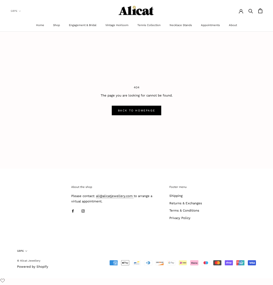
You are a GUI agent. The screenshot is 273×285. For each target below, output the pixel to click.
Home (40, 25)
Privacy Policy (179, 218)
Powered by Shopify (32, 267)
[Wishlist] (3, 281)
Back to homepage (136, 110)
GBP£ (14, 10)
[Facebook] (72, 211)
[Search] (250, 11)
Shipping (176, 196)
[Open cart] (260, 10)
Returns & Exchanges (185, 203)
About (233, 25)
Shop (56, 25)
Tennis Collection (149, 25)
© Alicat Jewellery (28, 260)
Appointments (210, 25)
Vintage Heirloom (116, 25)
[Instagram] (83, 211)
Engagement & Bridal (82, 25)
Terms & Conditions (184, 210)
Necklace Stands (181, 25)
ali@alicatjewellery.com (115, 196)
